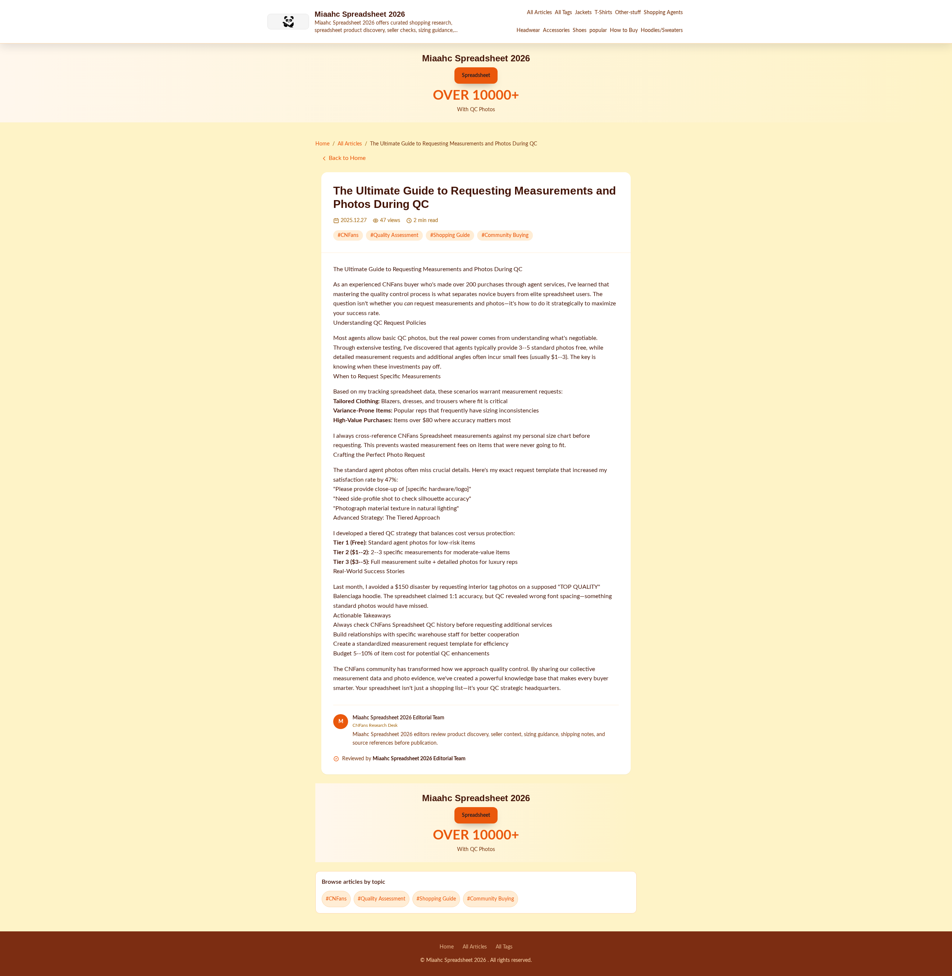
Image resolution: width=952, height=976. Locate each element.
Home (322, 144)
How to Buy (624, 30)
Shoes (579, 30)
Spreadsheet (476, 75)
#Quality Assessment (394, 235)
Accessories (556, 30)
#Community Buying (505, 235)
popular (598, 30)
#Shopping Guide (450, 235)
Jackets (583, 12)
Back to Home (347, 158)
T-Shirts (603, 12)
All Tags (563, 12)
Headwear (528, 30)
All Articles (539, 12)
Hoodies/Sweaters (662, 30)
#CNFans (348, 235)
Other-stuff (628, 12)
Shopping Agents (663, 12)
